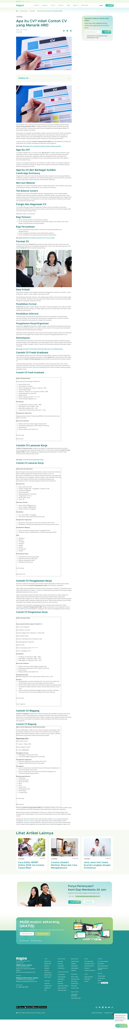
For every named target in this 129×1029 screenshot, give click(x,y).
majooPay (73, 963)
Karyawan (46, 968)
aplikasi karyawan (28, 820)
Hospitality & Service (89, 963)
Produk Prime (61, 958)
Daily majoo (74, 985)
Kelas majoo (74, 981)
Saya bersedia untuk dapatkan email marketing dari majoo (97, 36)
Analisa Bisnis (47, 972)
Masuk (101, 5)
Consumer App (61, 976)
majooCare (47, 983)
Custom (60, 5)
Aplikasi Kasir (47, 961)
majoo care (19, 985)
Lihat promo (25, 940)
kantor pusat (20, 963)
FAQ (45, 990)
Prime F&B (60, 961)
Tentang (100, 973)
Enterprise (87, 968)
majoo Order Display (63, 985)
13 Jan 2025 (108, 858)
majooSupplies (74, 968)
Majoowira (74, 974)
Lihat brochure (37, 940)
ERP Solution (101, 963)
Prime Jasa (60, 963)
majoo (55, 819)
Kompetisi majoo (75, 979)
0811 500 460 (26, 1)
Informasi (47, 981)
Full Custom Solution (103, 961)
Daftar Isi (23, 78)
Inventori (46, 970)
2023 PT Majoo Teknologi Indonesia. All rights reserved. (31, 1012)
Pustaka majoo (74, 983)
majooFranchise (75, 961)
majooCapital (74, 966)
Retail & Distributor (89, 966)
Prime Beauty (61, 968)
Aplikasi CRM (47, 963)
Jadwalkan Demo (74, 902)
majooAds (73, 970)
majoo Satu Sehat (62, 990)
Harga (68, 5)
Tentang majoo (101, 976)
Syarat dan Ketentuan (97, 1012)
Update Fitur (47, 988)
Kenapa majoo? (48, 985)
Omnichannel (61, 974)
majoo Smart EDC (62, 988)
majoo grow (74, 958)
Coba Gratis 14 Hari (27, 933)
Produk (36, 5)
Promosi (86, 981)
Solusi (52, 5)
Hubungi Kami (88, 902)
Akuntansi (46, 966)
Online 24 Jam (122, 1026)
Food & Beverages (88, 961)
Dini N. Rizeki (23, 29)
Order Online (47, 977)
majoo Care (18, 1)
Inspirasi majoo (23, 11)
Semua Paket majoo (64, 1)
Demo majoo (85, 5)
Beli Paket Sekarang (43, 933)
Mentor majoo (74, 976)
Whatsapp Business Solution (103, 968)
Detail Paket (87, 979)
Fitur (45, 958)
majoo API (60, 981)
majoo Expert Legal (76, 998)
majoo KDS (60, 983)
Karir (99, 982)
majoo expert (74, 991)
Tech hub (18, 975)
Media (99, 980)
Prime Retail (61, 966)
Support (75, 5)
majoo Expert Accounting (74, 995)
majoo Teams (61, 979)
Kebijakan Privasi (108, 1012)
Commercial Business (89, 970)
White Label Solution (103, 966)
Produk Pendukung (63, 972)
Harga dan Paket (88, 976)
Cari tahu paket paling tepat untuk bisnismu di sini (84, 896)
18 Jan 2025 (42, 858)
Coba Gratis (110, 5)
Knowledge (32, 11)
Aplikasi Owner (48, 975)
